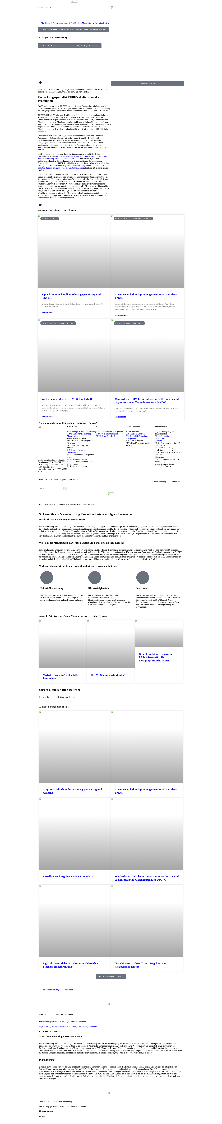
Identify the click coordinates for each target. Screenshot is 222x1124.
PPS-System (82, 1026)
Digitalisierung (45, 1026)
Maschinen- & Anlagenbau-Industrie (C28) (58, 23)
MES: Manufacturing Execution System (93, 23)
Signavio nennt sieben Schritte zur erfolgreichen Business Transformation (71, 965)
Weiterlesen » (48, 312)
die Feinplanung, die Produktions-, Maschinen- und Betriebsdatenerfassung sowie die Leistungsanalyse (74, 166)
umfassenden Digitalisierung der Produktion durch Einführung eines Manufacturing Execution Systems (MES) (72, 157)
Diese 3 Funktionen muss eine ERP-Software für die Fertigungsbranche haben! (156, 657)
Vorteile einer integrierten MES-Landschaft (67, 399)
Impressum (176, 481)
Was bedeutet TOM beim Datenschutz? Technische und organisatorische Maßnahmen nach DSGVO (147, 400)
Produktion (92, 1026)
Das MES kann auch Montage (108, 675)
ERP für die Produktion (61, 1026)
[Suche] (65, 488)
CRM (98, 427)
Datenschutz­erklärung (157, 481)
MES (74, 1026)
